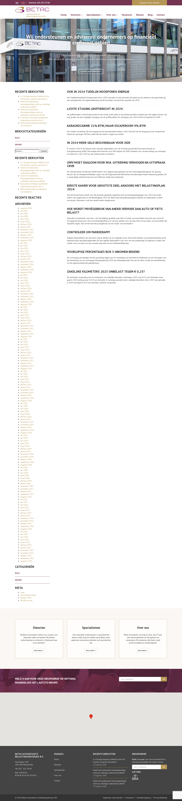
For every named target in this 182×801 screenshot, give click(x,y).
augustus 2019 (26, 433)
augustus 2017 (26, 497)
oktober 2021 (25, 363)
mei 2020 (24, 408)
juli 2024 (23, 275)
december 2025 (26, 229)
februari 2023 (26, 320)
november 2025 (26, 232)
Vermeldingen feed (28, 595)
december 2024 (26, 261)
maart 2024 (25, 286)
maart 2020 (25, 414)
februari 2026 (26, 224)
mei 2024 (24, 280)
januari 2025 (25, 259)
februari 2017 (26, 513)
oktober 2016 (25, 523)
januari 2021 (25, 387)
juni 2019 (24, 438)
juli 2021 (23, 371)
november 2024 (26, 264)
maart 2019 (25, 446)
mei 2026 (24, 216)
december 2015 (26, 550)
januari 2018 (25, 483)
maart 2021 (25, 382)
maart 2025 (25, 253)
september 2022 (27, 334)
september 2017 (27, 494)
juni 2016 (24, 534)
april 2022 (24, 347)
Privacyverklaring (160, 797)
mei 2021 (24, 376)
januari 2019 (25, 451)
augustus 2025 (26, 240)
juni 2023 (24, 310)
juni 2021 (24, 374)
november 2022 (26, 328)
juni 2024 (24, 277)
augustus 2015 (26, 561)
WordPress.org (26, 600)
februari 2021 (26, 384)
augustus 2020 (26, 400)
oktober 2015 (25, 555)
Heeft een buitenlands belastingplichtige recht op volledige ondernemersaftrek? (35, 104)
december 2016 (26, 518)
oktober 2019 (25, 427)
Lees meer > (39, 650)
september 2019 (27, 430)
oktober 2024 (25, 267)
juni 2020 (24, 406)
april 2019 (24, 443)
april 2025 (24, 251)
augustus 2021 (26, 368)
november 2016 (26, 521)
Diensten (76, 14)
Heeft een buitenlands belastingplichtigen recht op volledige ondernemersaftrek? (32, 112)
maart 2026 (25, 221)
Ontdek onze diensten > (91, 71)
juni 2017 (24, 502)
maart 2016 (25, 542)
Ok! (164, 679)
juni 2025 (24, 245)
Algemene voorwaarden (113, 797)
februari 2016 (26, 545)
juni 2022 (24, 342)
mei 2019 (24, 441)
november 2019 (26, 424)
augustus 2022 (26, 336)
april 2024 (24, 283)
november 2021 (26, 360)
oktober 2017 (25, 491)
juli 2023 (23, 307)
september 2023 (27, 302)
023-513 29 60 (43, 2)
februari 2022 (26, 352)
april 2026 (24, 219)
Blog (150, 14)
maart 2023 (25, 318)
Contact (161, 14)
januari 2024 (25, 291)
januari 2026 (25, 227)
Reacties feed (25, 598)
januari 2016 (25, 547)
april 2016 (24, 539)
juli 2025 (23, 243)
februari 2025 (26, 256)
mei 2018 (24, 473)
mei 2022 (24, 344)
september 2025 (27, 237)
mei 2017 (24, 505)
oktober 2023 (25, 299)
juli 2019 (23, 435)
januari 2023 (25, 323)
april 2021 (24, 379)
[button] (91, 716)
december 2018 (26, 454)
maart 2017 (25, 510)
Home (64, 14)
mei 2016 (24, 537)
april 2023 (24, 315)
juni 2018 (24, 470)
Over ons (111, 14)
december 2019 (26, 422)
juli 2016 (23, 531)
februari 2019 (26, 449)
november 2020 (26, 392)
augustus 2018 (26, 465)
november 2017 (26, 489)
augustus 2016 (26, 529)
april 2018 (24, 475)
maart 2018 (25, 478)
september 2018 (27, 462)
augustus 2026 (26, 208)
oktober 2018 (25, 459)
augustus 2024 (26, 272)
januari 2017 (25, 515)
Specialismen (93, 14)
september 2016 (27, 526)
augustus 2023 (26, 304)
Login (22, 592)
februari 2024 (26, 288)
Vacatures (127, 14)
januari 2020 (25, 419)
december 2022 (26, 326)
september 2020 (27, 398)
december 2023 (26, 294)
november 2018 (26, 457)
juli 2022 (23, 339)
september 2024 (27, 269)
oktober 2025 (25, 235)
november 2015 (26, 553)
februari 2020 (26, 416)
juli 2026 (23, 211)
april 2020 (24, 411)
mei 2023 (24, 312)
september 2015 (27, 558)
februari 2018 (26, 481)
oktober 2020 (25, 395)
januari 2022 (25, 355)
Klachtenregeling (143, 797)
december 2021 (26, 358)
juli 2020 (23, 403)
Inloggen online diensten (149, 2)
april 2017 (24, 507)
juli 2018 (23, 467)
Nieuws (140, 14)
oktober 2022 (25, 331)
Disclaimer (130, 797)
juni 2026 (24, 213)
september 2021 (27, 366)
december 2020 (26, 390)
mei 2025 (24, 248)
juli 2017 (23, 499)
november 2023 (26, 296)
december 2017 (26, 486)
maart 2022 (25, 350)
